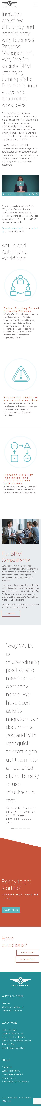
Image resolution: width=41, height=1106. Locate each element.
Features (6, 1003)
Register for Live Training (13, 1037)
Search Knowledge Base (13, 1048)
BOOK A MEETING (27, 959)
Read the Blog (8, 1044)
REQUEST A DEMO (11, 910)
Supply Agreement (11, 1071)
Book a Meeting (9, 1030)
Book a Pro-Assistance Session (16, 1040)
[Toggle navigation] (36, 4)
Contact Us (11, 614)
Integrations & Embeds (12, 1007)
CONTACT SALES (27, 953)
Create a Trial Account (12, 1033)
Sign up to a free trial (12, 228)
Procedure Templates (12, 1010)
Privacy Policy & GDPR (12, 1074)
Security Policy (9, 1078)
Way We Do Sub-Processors (15, 1081)
